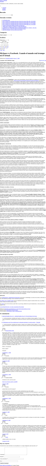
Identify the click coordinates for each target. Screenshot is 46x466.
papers (3, 303)
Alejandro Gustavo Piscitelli (4, 8)
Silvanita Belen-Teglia (10, 330)
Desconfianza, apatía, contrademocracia (14, 311)
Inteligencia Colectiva (15, 308)
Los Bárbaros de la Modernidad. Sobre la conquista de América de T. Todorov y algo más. (19, 27)
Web (1, 461)
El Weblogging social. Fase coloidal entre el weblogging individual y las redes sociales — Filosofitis (21, 322)
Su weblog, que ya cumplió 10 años (7, 300)
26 (6, 47)
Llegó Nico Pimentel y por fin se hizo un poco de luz (12, 29)
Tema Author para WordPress (5, 465)
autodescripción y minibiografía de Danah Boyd (11, 297)
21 (0, 47)
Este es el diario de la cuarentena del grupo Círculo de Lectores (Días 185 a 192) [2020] (19, 21)
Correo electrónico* (3, 458)
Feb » (4, 50)
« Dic (1, 50)
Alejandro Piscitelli (9, 58)
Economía (9, 308)
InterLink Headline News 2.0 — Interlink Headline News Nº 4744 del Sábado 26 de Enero (19, 316)
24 (4, 47)
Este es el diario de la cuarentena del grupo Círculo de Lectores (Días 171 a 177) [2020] (19, 23)
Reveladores (22, 308)
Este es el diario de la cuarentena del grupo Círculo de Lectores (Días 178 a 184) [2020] (19, 22)
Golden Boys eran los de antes (12, 310)
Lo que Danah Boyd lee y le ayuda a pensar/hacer (9, 306)
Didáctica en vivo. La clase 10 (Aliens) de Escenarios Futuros (14, 28)
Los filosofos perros (6, 20)
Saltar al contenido (3, 0)
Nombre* (2, 456)
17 (4, 46)
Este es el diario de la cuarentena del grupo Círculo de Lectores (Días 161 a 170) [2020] (19, 24)
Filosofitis (2, 1)
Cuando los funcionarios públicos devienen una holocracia (13, 25)
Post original (21, 306)
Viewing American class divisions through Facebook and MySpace (26, 80)
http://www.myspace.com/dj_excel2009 (9, 381)
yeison (7, 437)
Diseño (6, 308)
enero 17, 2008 (16, 58)
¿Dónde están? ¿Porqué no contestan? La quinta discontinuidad (14, 26)
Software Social (27, 308)
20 (7, 46)
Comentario (2, 454)
